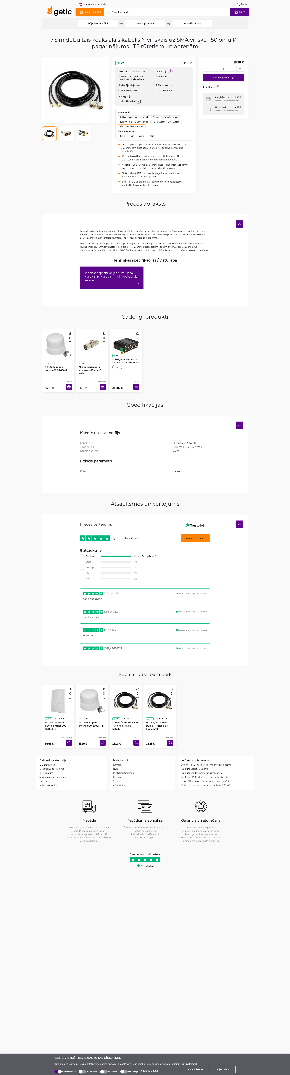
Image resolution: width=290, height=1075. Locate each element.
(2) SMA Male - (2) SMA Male (166, 122)
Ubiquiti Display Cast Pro (194, 759)
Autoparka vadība (48, 776)
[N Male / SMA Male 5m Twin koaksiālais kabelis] (125, 693)
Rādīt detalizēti (149, 1071)
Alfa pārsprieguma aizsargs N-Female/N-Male (89, 361)
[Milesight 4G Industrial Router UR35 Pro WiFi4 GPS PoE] (125, 341)
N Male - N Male (172, 117)
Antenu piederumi (145, 23)
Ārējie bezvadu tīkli (97, 23)
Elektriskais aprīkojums (51, 759)
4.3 (48, 706)
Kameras (117, 755)
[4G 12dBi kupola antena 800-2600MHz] (58, 341)
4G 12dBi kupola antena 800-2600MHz (57, 360)
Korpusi (117, 767)
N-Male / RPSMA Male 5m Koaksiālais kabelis (204, 767)
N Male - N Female (151, 117)
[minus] (207, 69)
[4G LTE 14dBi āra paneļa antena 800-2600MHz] (58, 693)
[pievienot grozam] (70, 383)
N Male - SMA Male (128, 117)
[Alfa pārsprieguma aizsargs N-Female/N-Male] (92, 341)
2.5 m (122, 136)
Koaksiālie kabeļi (192, 23)
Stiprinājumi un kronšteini (53, 767)
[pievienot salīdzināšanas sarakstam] (185, 63)
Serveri (117, 772)
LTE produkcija (47, 755)
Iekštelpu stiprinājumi (124, 763)
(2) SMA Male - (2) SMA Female (134, 122)
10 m (151, 136)
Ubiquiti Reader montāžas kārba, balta (201, 763)
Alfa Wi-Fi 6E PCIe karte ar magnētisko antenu (206, 755)
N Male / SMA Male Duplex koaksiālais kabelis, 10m (156, 712)
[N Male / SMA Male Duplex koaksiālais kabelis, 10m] (159, 693)
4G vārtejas (119, 776)
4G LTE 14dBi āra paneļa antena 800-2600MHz (57, 711)
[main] (60, 11)
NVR (115, 759)
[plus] (240, 69)
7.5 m (141, 136)
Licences (43, 772)
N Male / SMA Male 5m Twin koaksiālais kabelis (125, 711)
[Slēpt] (239, 224)
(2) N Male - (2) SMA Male (131, 126)
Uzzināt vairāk (189, 1064)
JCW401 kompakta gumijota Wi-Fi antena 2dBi (206, 772)
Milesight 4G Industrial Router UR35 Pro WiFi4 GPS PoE (124, 361)
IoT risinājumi (46, 763)
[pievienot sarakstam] (190, 63)
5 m (132, 136)
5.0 (122, 62)
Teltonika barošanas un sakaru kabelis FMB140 (205, 776)
